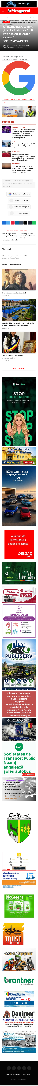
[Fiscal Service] (19, 999)
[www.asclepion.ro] (19, 637)
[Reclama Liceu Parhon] (19, 464)
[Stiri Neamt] (19, 10)
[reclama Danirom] (19, 1027)
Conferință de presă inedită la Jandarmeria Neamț (27, 236)
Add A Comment (19, 368)
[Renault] (19, 526)
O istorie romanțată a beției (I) (14, 293)
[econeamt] (19, 850)
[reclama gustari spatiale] (19, 740)
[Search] (35, 11)
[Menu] (3, 11)
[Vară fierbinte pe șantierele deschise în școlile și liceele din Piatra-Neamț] (19, 310)
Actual (13, 17)
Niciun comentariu (9, 47)
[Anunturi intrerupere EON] (19, 544)
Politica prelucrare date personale (19, 1074)
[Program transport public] (19, 584)
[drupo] (19, 870)
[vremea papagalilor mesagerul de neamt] (19, 959)
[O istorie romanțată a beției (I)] (19, 279)
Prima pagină (5, 17)
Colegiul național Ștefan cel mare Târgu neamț (17, 181)
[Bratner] (19, 988)
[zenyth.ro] (19, 906)
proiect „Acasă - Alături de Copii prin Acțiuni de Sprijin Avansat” (17, 185)
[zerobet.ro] (19, 445)
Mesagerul (7, 46)
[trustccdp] (13, 944)
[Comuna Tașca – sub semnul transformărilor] (19, 342)
